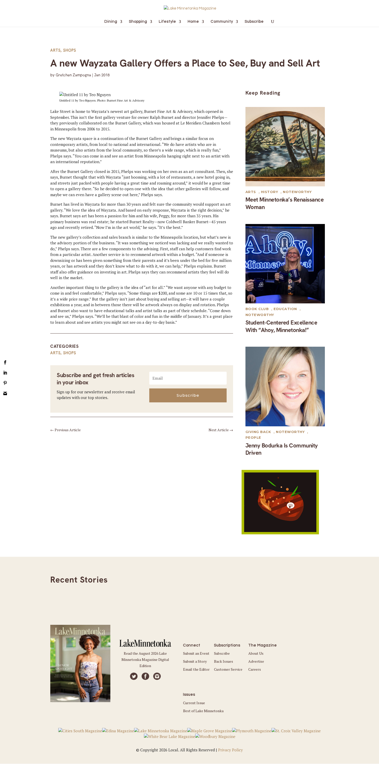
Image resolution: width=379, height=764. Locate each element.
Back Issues (223, 661)
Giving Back (258, 432)
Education (285, 309)
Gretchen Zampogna (73, 75)
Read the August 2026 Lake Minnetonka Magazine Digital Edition (145, 659)
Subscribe (222, 653)
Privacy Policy (230, 749)
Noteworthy (297, 192)
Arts (55, 50)
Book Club (257, 309)
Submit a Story (195, 661)
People (253, 437)
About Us (255, 653)
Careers (254, 669)
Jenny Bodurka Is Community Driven (281, 449)
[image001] (280, 532)
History (269, 192)
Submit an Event (196, 653)
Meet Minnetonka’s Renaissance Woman (284, 203)
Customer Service (228, 669)
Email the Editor (196, 669)
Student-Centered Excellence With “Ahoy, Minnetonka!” (281, 326)
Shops (69, 50)
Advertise (256, 661)
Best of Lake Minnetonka (203, 710)
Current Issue (194, 702)
